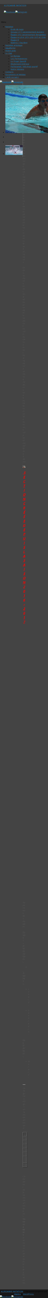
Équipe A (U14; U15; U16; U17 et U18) (28, 37)
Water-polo (10, 50)
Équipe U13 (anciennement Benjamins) (28, 34)
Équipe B (15, 40)
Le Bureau (15, 56)
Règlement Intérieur (20, 64)
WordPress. (28, 1294)
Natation (9, 26)
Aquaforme (10, 48)
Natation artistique (14, 45)
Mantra (17, 1294)
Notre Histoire (17, 69)
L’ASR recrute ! (12, 77)
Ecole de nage (17, 29)
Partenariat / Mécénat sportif (24, 66)
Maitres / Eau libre (19, 42)
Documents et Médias (15, 74)
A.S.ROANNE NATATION (15, 5)
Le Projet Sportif (18, 61)
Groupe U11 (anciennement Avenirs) (27, 32)
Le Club (8, 53)
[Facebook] (9, 12)
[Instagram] (21, 12)
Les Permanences (19, 58)
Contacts (9, 71)
